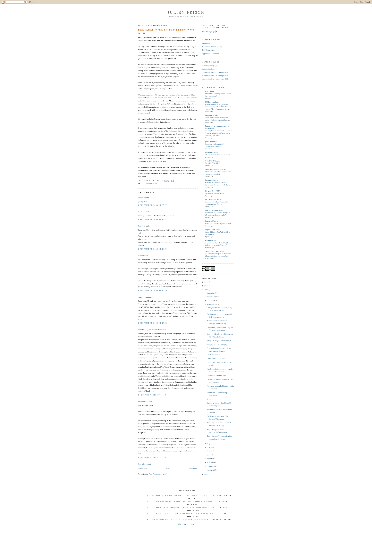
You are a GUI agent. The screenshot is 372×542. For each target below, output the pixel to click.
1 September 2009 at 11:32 (153, 219)
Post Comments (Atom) (158, 474)
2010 (206, 285)
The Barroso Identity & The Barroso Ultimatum (217, 417)
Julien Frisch (186, 12)
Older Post (193, 468)
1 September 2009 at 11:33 (153, 249)
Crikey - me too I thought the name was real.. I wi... (185, 513)
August (209, 443)
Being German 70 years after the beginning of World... (219, 437)
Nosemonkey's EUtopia (214, 251)
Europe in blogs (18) (210, 69)
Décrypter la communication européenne (217, 127)
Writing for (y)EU (212, 191)
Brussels (210, 399)
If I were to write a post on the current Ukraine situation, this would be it (218, 254)
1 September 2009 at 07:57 (153, 205)
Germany (148, 183)
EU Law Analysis (212, 102)
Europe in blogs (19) (210, 65)
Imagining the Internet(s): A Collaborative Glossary (214, 145)
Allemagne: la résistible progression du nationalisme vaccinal (218, 172)
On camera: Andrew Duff (216, 375)
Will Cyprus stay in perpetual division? (218, 223)
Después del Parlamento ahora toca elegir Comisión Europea (217, 203)
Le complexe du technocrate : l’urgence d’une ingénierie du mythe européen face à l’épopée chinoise (218, 133)
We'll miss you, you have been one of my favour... (181, 519)
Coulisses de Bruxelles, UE (216, 169)
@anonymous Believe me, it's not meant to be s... (181, 495)
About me (206, 43)
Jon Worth (209, 91)
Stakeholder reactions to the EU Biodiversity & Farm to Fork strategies (218, 183)
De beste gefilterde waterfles (215, 193)
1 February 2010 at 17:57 (152, 457)
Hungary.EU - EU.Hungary (217, 344)
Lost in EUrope (211, 115)
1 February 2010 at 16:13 (152, 394)
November (211, 296)
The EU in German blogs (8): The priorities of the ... (220, 380)
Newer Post (142, 468)
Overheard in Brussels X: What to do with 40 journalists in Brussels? (218, 244)
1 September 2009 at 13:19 (153, 290)
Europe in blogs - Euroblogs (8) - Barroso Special (219, 404)
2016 (206, 282)
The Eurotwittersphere (210, 50)
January (210, 470)
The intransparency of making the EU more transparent (220, 329)
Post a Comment (144, 464)
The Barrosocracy (213, 354)
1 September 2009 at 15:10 (153, 323)
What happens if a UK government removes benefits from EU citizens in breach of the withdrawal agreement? (218, 106)
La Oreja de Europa (213, 199)
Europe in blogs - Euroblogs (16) (215, 75)
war (155, 183)
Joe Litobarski (211, 141)
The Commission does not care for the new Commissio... (220, 370)
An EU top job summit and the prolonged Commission (218, 431)
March (209, 462)
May (208, 454)
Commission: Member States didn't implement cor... (185, 507)
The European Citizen (214, 210)
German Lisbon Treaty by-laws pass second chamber (219, 349)
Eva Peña (141, 226)
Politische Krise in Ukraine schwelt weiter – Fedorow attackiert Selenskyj (218, 118)
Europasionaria (211, 180)
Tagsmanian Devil (212, 229)
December (211, 293)
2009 (206, 289)
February (210, 466)
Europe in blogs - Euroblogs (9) (219, 340)
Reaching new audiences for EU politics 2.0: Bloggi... (219, 424)
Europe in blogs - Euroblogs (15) (215, 78)
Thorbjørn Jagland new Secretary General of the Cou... (220, 309)
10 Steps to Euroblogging (212, 46)
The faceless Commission (217, 358)
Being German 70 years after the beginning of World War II (166, 31)
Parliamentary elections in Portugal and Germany (217, 322)
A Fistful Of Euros (212, 160)
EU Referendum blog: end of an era (217, 154)
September (211, 304)
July (208, 447)
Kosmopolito (210, 240)
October (210, 300)
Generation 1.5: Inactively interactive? (217, 394)
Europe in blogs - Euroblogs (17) (215, 72)
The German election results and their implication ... (219, 315)
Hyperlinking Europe (210, 53)
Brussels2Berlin (211, 221)
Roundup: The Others (212, 163)
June (208, 451)
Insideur (141, 255)
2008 (206, 474)
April (209, 458)
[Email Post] (172, 181)
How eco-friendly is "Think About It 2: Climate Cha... (220, 335)
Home (168, 468)
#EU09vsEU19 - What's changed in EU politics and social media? (217, 213)
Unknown (142, 197)
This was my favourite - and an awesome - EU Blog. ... (185, 501)
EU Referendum (211, 152)
